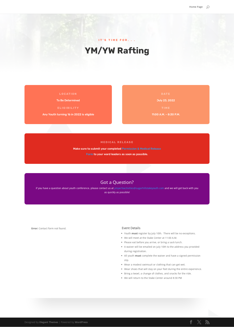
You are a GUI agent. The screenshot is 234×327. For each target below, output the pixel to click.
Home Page (196, 7)
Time (166, 108)
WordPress (81, 322)
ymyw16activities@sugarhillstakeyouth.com (139, 188)
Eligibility (68, 108)
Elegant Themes (48, 322)
